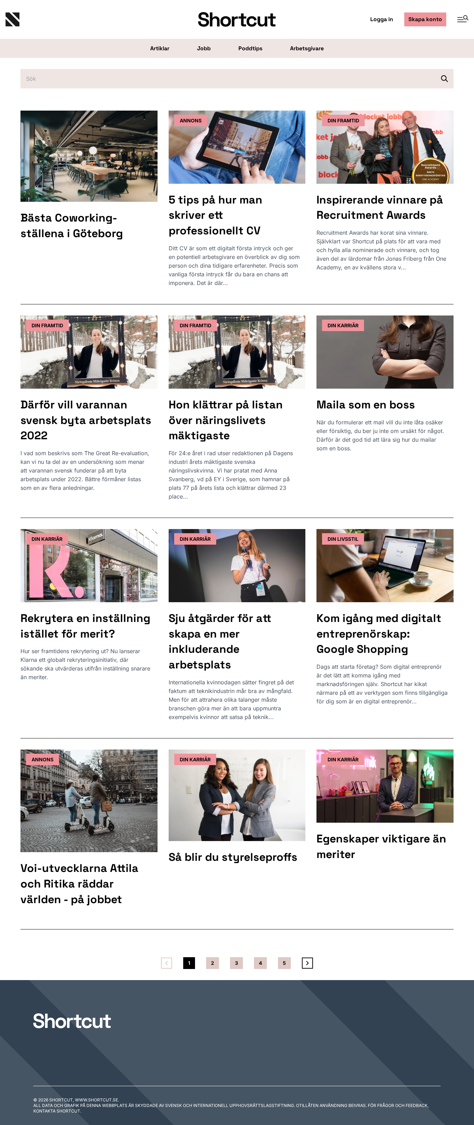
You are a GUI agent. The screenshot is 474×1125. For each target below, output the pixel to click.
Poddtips (250, 48)
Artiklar (159, 48)
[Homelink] (83, 19)
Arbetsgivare (307, 48)
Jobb (204, 48)
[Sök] (444, 78)
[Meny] (460, 19)
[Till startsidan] (72, 1020)
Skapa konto (425, 19)
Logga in (381, 19)
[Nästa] (307, 963)
